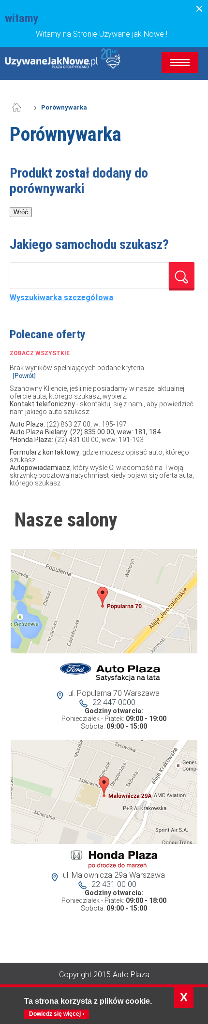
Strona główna (21, 107)
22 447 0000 (113, 702)
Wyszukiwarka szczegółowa (61, 298)
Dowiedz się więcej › (56, 1013)
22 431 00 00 (113, 884)
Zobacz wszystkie (40, 353)
